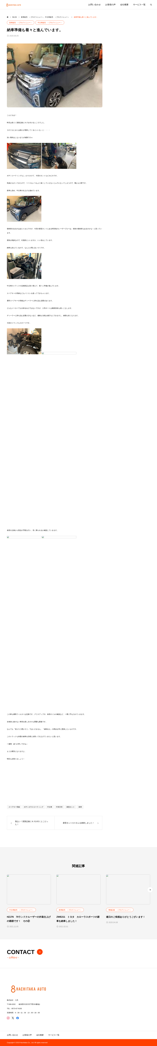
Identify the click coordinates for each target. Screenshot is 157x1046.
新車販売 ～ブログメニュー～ (20, 23)
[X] (12, 1017)
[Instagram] (8, 1017)
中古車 (49, 807)
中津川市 (59, 807)
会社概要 (124, 4)
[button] (150, 890)
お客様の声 (110, 4)
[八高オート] (14, 4)
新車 (80, 807)
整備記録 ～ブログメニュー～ (119, 910)
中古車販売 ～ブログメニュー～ (50, 23)
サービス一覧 (139, 4)
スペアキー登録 (14, 807)
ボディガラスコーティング (33, 807)
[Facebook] (17, 1017)
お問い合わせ (94, 4)
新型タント (71, 807)
